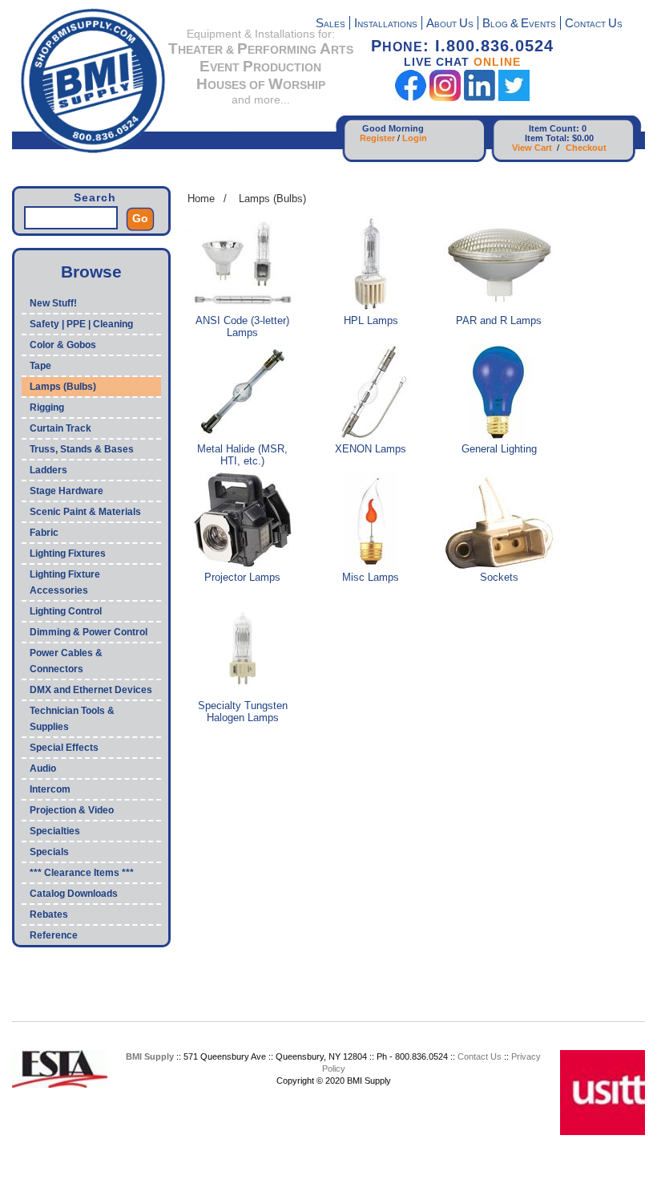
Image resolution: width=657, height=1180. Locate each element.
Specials (49, 852)
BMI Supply (150, 1056)
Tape (40, 365)
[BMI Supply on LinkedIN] (479, 97)
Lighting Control (66, 611)
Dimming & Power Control (88, 632)
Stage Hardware (66, 491)
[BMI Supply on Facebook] (410, 97)
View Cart (532, 147)
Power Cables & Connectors (66, 661)
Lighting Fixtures (68, 553)
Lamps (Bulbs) (63, 386)
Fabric (44, 532)
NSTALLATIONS (385, 24)
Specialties (55, 831)
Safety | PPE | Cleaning (81, 324)
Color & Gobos (63, 345)
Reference (54, 935)
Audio (43, 768)
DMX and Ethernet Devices (91, 689)
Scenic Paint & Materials (85, 511)
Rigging (47, 407)
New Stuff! (53, 303)
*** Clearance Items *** (82, 872)
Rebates (49, 914)
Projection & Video (72, 810)
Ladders (48, 470)
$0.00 (583, 138)
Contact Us (479, 1056)
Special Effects (64, 747)
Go (140, 218)
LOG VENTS (519, 24)
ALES (330, 24)
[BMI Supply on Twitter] (514, 97)
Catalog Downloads (74, 893)
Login (414, 138)
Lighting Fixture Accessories (65, 582)
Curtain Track (60, 428)
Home (201, 199)
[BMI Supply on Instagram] (445, 97)
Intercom (50, 789)
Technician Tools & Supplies (72, 718)
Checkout (586, 147)
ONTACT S (594, 24)
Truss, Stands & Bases (82, 449)
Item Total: (547, 138)
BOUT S (450, 24)
